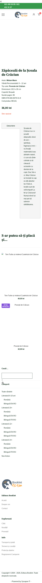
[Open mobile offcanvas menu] (3, 14)
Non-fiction (6, 456)
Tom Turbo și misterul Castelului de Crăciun (21, 295)
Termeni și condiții (8, 546)
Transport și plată (8, 542)
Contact (5, 508)
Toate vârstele (7, 392)
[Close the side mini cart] (1, 1)
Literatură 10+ (7, 408)
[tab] (11, 126)
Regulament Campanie (10, 554)
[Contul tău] (34, 14)
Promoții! (5, 531)
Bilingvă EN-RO (10, 404)
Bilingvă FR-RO (10, 420)
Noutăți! (5, 527)
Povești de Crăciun (21, 346)
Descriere (11, 126)
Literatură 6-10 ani (9, 396)
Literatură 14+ (7, 440)
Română (7, 400)
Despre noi (6, 504)
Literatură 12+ (7, 424)
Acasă (4, 500)
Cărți (3, 523)
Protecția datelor (8, 550)
